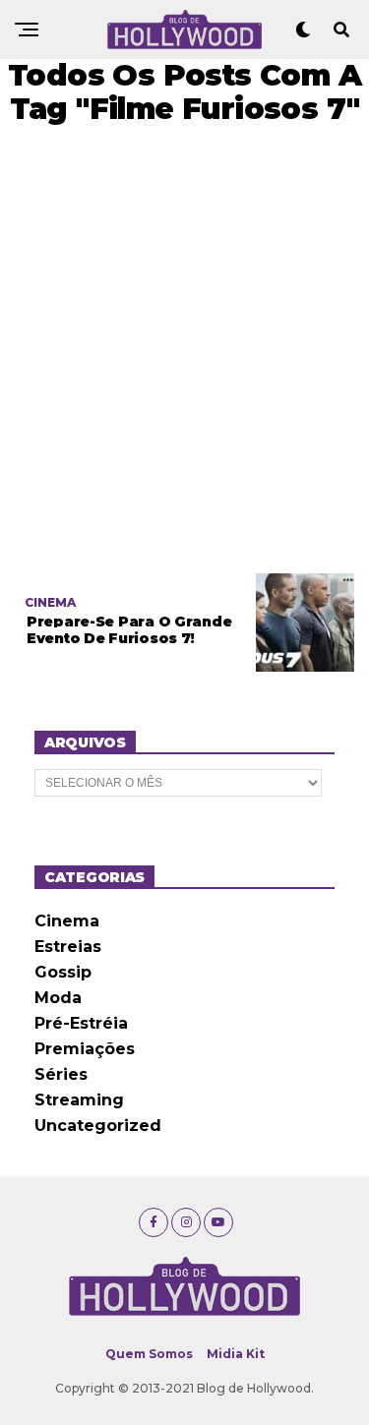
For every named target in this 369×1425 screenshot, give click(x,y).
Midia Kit (236, 1353)
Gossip (63, 972)
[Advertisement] (184, 349)
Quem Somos (149, 1353)
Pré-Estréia (81, 1023)
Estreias (67, 946)
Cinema (66, 921)
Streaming (79, 1100)
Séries (61, 1074)
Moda (58, 997)
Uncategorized (97, 1125)
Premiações (84, 1048)
